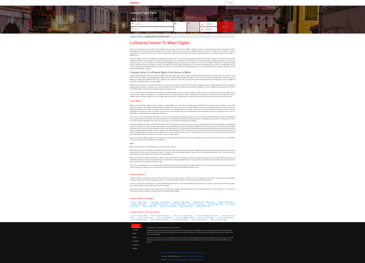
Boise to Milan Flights (186, 206)
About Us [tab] (135, 225)
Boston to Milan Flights (139, 202)
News (163, 253)
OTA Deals (169, 253)
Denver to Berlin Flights (145, 217)
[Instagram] (165, 260)
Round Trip (149, 19)
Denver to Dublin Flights (164, 217)
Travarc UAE (195, 260)
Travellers (209, 24)
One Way (137, 19)
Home (133, 37)
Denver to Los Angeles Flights (183, 215)
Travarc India (179, 260)
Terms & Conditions (188, 256)
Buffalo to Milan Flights (203, 206)
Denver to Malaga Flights (139, 219)
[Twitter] (163, 260)
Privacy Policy (199, 256)
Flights (139, 37)
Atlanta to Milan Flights (150, 206)
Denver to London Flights (205, 217)
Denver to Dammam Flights (160, 215)
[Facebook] (161, 260)
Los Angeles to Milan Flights (159, 204)
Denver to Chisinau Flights (218, 219)
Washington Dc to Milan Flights (204, 202)
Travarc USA (171, 260)
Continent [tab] (136, 245)
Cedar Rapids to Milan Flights (160, 202)
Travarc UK (187, 260)
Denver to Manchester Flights (160, 219)
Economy (209, 29)
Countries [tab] (136, 241)
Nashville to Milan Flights (181, 202)
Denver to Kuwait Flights (139, 215)
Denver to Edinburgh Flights (185, 217)
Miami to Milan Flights (178, 204)
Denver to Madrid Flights (226, 217)
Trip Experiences (190, 253)
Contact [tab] (135, 229)
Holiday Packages (178, 253)
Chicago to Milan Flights (139, 204)
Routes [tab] (135, 237)
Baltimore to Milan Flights (168, 206)
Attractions (200, 253)
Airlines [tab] (135, 248)
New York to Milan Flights (196, 204)
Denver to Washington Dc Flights (207, 215)
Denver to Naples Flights (181, 219)
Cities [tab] (134, 233)
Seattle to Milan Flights (226, 202)
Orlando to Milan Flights (215, 204)
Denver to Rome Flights (199, 219)
